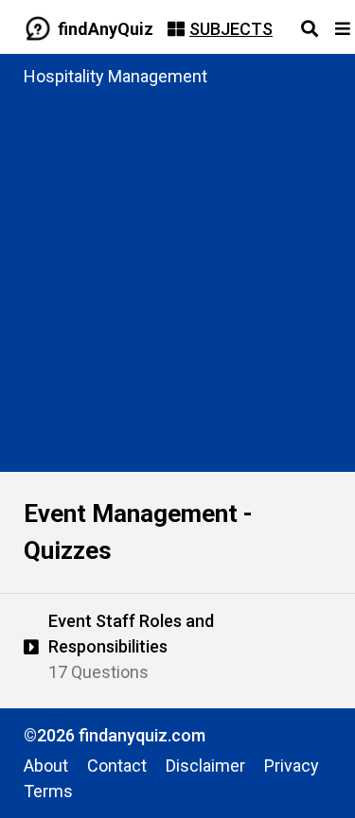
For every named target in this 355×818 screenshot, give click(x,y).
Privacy (291, 765)
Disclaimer (205, 765)
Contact (117, 765)
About (46, 765)
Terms (48, 791)
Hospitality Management (115, 76)
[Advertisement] (177, 275)
